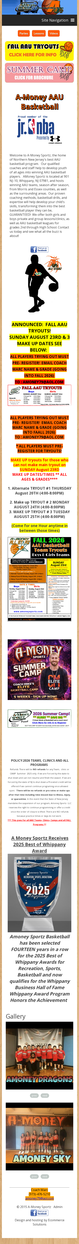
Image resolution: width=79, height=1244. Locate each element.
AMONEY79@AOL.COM (43, 381)
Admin (58, 1207)
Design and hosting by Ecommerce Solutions (39, 1222)
